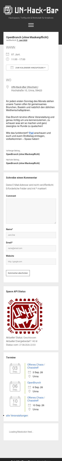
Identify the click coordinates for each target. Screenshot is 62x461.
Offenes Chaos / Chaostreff (36, 366)
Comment (11, 196)
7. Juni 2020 (22, 40)
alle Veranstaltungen (17, 415)
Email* (9, 242)
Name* (9, 229)
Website (10, 256)
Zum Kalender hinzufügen (29, 68)
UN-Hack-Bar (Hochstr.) (24, 87)
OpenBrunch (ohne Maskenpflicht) (23, 154)
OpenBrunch (34, 382)
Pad (31, 133)
